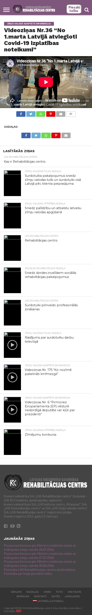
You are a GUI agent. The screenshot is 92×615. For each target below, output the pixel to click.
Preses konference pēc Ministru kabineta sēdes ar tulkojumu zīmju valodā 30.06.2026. (40, 563)
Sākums (16, 591)
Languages (72, 596)
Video (47, 591)
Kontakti (40, 596)
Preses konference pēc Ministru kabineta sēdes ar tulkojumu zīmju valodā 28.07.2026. (40, 547)
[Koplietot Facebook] (20, 113)
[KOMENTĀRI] (71, 113)
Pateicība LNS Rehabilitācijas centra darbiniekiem (39, 570)
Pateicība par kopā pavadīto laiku (28, 573)
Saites (56, 596)
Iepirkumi (22, 596)
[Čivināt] (31, 113)
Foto (59, 591)
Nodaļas (32, 591)
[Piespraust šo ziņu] (50, 113)
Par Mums (74, 591)
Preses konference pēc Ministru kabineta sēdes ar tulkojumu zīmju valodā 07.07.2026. (40, 556)
